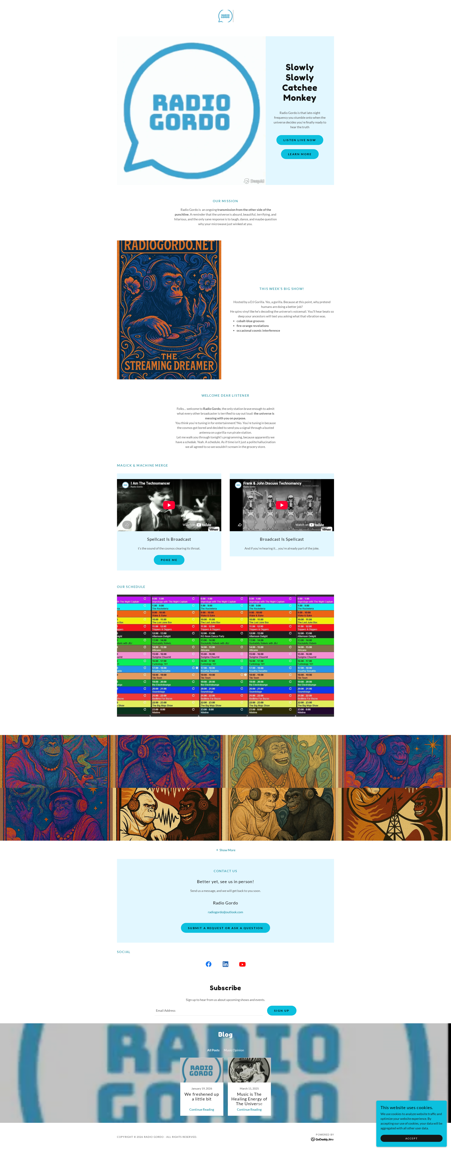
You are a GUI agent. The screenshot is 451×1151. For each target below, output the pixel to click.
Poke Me (169, 559)
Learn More (300, 154)
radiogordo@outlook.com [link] (225, 912)
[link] (225, 16)
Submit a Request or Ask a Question (225, 928)
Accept (411, 1138)
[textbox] (209, 1011)
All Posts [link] (213, 1050)
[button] (226, 850)
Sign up (281, 1010)
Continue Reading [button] (201, 1109)
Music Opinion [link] (234, 1050)
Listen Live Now (299, 140)
